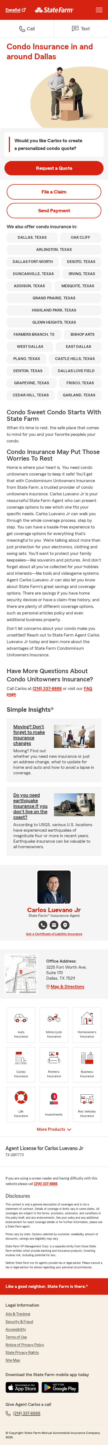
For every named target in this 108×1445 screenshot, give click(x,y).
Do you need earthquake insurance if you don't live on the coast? (30, 806)
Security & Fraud (19, 1322)
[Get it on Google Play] (60, 1387)
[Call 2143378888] (42, 925)
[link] (54, 10)
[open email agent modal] (54, 926)
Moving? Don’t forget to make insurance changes (29, 735)
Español (13, 10)
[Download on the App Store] (22, 1387)
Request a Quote (54, 168)
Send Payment (54, 210)
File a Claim (54, 191)
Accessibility (16, 1329)
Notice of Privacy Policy (25, 1345)
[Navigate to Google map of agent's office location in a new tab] (65, 925)
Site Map (13, 1360)
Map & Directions (67, 986)
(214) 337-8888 (47, 688)
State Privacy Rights (22, 1353)
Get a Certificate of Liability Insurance (54, 934)
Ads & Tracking (18, 1314)
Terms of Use (16, 1337)
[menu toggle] (99, 10)
